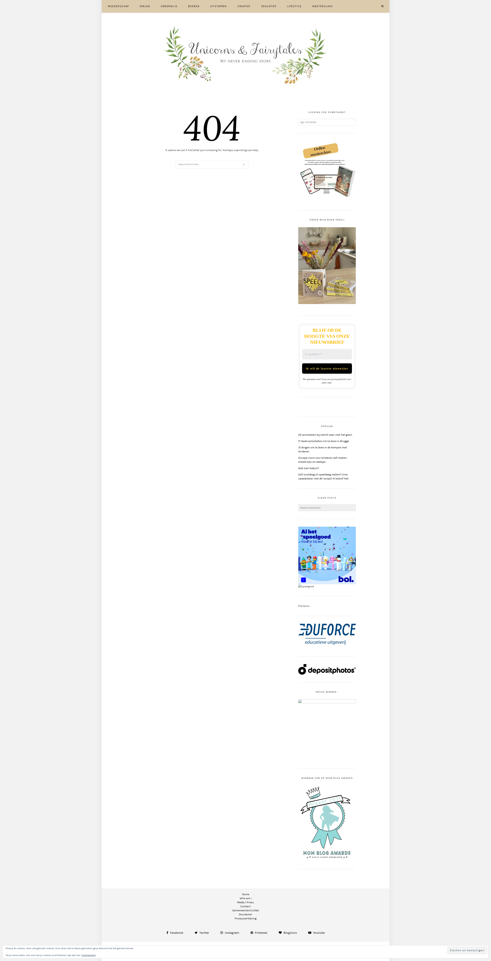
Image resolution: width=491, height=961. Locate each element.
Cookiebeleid (89, 955)
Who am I (245, 898)
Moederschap (118, 6)
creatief (244, 6)
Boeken (193, 6)
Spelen (145, 6)
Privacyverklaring (245, 918)
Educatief (269, 6)
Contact (245, 906)
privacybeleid (338, 379)
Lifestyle (294, 6)
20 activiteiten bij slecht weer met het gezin (325, 434)
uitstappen (218, 6)
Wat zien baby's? (308, 468)
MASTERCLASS (322, 6)
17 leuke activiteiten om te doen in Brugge (323, 441)
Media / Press (245, 902)
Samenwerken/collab (245, 910)
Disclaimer (245, 914)
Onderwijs (169, 6)
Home (245, 894)
